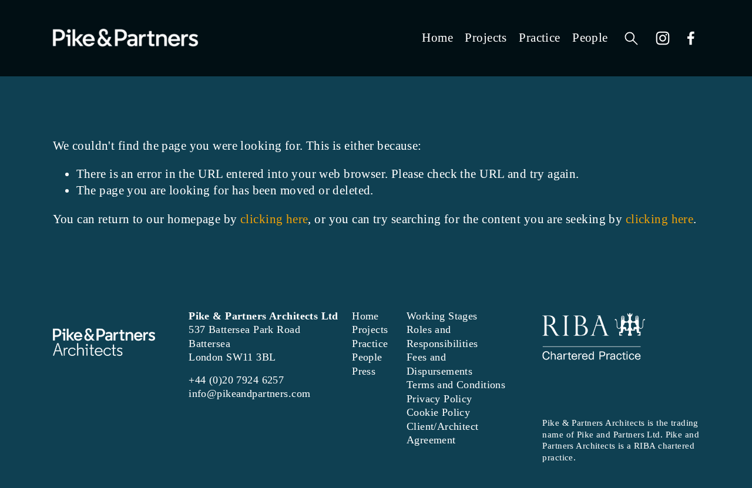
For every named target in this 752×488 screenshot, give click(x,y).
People (590, 38)
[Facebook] (691, 38)
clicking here (274, 219)
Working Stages (442, 316)
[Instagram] (662, 38)
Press (363, 371)
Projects (485, 38)
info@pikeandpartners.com (249, 393)
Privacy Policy (439, 399)
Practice (539, 38)
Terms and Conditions (456, 385)
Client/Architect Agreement (443, 433)
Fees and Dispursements (440, 364)
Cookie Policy (439, 412)
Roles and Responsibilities (442, 336)
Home (437, 38)
